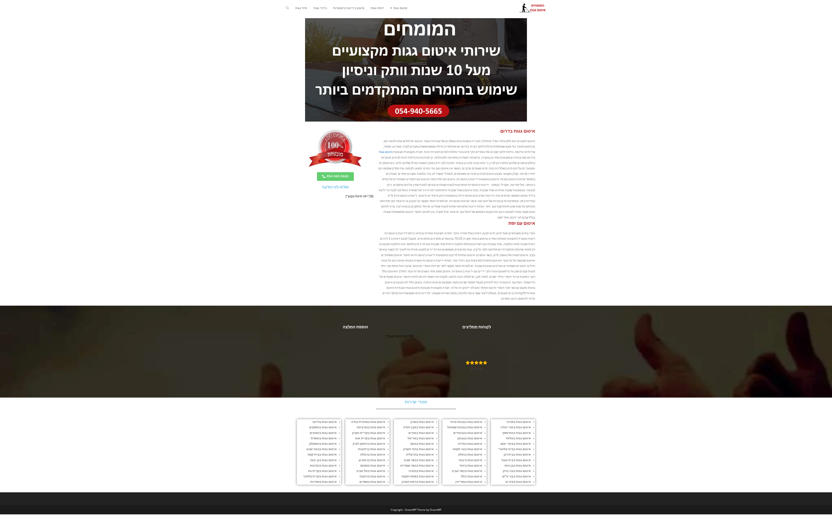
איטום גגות (386, 152)
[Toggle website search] (287, 8)
